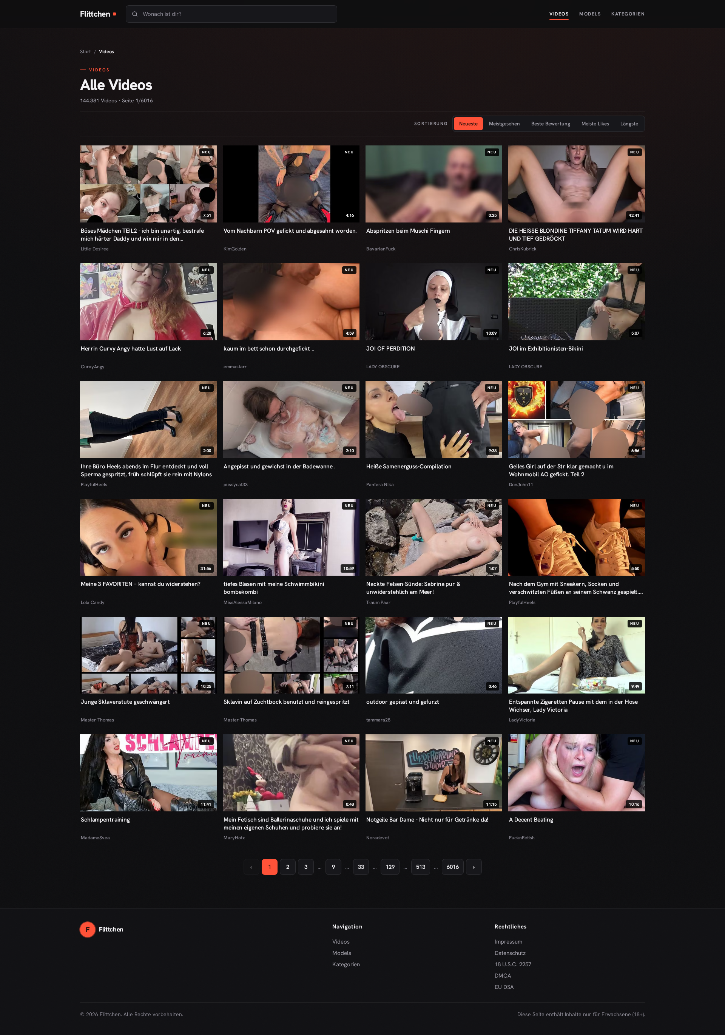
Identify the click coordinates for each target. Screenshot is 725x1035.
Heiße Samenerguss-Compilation (408, 466)
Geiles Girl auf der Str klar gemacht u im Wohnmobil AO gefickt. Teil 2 (561, 470)
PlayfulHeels (94, 484)
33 (361, 867)
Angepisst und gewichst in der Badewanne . (280, 466)
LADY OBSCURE (383, 366)
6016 (453, 867)
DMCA (503, 975)
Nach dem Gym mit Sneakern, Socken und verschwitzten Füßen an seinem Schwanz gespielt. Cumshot (574, 588)
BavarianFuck (381, 249)
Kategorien (628, 14)
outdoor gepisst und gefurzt (402, 702)
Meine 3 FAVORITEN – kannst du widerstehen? (141, 584)
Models (590, 14)
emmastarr (235, 366)
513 (420, 867)
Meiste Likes (595, 123)
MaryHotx (234, 837)
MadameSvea (95, 837)
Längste (629, 123)
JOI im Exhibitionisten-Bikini (546, 348)
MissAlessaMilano (243, 602)
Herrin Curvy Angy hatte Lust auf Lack (131, 348)
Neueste (468, 123)
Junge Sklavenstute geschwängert (125, 702)
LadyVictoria (522, 720)
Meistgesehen (504, 123)
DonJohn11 (521, 484)
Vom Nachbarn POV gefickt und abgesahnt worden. (290, 231)
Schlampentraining (105, 819)
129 (390, 867)
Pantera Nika (380, 484)
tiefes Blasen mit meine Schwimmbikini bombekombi (274, 588)
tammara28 (378, 720)
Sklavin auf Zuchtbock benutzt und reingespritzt (287, 702)
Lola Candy (93, 602)
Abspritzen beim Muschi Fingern (408, 231)
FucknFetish (522, 837)
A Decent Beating (531, 819)
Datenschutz (510, 953)
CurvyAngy (93, 366)
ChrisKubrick (523, 249)
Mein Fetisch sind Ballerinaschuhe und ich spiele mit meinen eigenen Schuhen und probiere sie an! (291, 823)
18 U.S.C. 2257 (513, 964)
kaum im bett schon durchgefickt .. (269, 348)
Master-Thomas (97, 720)
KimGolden (235, 249)
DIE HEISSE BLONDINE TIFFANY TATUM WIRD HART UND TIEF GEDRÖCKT (576, 235)
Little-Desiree (95, 249)
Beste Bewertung (550, 123)
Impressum (508, 941)
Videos (559, 14)
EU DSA (504, 987)
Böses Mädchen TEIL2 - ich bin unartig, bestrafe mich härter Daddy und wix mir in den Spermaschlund (142, 235)
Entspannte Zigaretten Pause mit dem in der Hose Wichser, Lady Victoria (573, 706)
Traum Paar (378, 602)
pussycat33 (236, 484)
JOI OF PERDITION (390, 348)
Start (85, 51)
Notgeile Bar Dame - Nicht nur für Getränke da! (427, 819)
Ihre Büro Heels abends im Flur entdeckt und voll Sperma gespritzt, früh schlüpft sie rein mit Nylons (146, 470)
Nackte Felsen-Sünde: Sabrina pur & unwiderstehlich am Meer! (413, 588)
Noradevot (377, 837)
